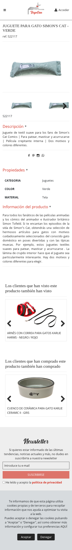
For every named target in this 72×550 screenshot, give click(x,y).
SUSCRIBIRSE (36, 475)
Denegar (46, 537)
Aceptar (26, 537)
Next (63, 105)
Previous (10, 323)
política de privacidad (47, 482)
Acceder (63, 10)
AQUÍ (63, 526)
